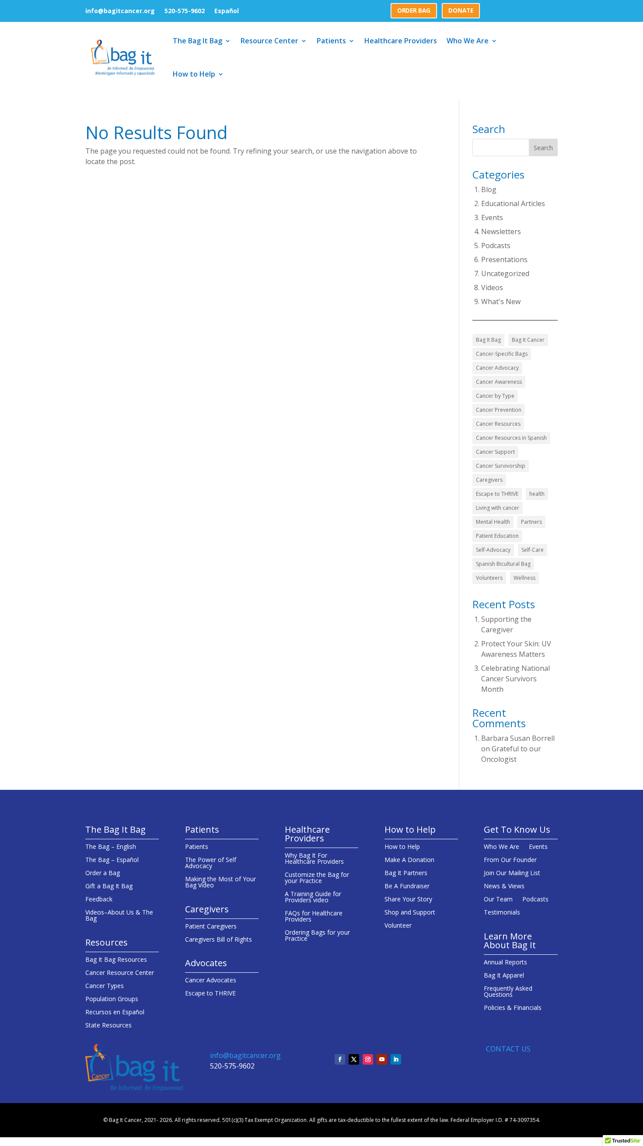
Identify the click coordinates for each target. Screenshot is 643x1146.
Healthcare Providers (400, 41)
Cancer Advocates (210, 980)
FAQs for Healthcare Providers (313, 916)
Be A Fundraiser (407, 886)
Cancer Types (104, 986)
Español (226, 11)
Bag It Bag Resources (116, 960)
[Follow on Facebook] (340, 1059)
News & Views (504, 886)
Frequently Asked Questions (508, 992)
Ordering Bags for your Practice (317, 936)
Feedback (98, 899)
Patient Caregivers (211, 926)
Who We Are (468, 41)
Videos (492, 287)
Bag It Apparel (504, 975)
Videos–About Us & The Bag (119, 915)
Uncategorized (505, 273)
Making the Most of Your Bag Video (220, 882)
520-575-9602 (184, 11)
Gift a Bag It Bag (109, 886)
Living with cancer (497, 508)
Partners (531, 522)
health (537, 494)
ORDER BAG (413, 10)
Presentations (504, 259)
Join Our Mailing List (512, 873)
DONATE (460, 10)
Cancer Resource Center (119, 973)
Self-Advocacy (493, 550)
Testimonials (502, 912)
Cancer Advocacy (497, 367)
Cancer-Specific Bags (502, 353)
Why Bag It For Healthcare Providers (314, 859)
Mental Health (493, 522)
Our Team (498, 899)
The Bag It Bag (197, 41)
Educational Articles (513, 203)
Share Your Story (408, 899)
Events (492, 217)
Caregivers (489, 480)
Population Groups (111, 999)
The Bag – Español (112, 860)
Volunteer (398, 925)
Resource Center (269, 41)
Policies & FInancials (513, 1008)
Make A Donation (409, 860)
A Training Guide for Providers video (313, 897)
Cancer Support (495, 452)
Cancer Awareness (499, 382)
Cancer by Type (495, 396)
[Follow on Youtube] (382, 1059)
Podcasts (495, 245)
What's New (501, 301)
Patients (331, 41)
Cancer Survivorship (500, 466)
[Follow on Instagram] (368, 1059)
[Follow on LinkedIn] (396, 1059)
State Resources (108, 1025)
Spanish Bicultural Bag (503, 564)
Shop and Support (409, 912)
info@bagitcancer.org (120, 11)
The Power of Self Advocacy (210, 863)
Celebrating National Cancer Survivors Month (515, 678)
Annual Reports (505, 962)
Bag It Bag (488, 339)
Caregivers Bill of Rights (218, 939)
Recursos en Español (114, 1012)
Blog (488, 189)
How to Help (194, 74)
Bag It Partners (405, 873)
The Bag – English (110, 847)
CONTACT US (508, 1049)
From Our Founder (510, 860)
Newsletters (501, 231)
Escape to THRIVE (497, 494)
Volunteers (489, 578)
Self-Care (532, 550)
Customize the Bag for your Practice (317, 878)
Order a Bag (102, 873)
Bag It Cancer (528, 339)
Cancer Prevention (498, 410)
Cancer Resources (498, 424)
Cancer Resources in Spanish (511, 438)
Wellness (524, 578)
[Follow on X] (354, 1059)
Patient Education (497, 536)
